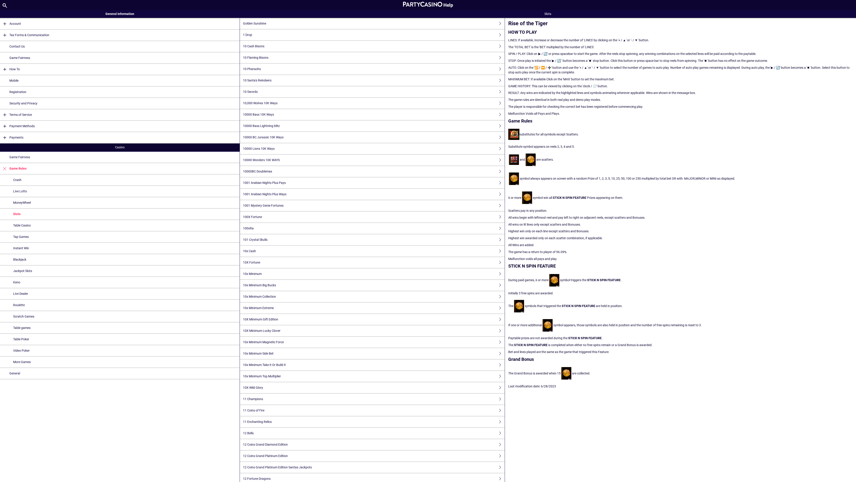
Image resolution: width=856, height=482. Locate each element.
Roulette (19, 305)
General (14, 373)
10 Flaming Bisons (255, 57)
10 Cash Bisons (253, 46)
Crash (17, 180)
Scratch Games (23, 316)
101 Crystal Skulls (255, 239)
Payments (16, 137)
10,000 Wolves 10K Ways (260, 103)
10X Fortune (251, 262)
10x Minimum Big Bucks (259, 285)
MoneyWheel (22, 202)
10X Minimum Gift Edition (260, 319)
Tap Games (21, 237)
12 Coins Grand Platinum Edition (265, 456)
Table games (22, 328)
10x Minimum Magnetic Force (263, 342)
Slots (17, 214)
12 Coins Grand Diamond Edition (265, 444)
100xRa (248, 228)
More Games (22, 362)
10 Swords (250, 91)
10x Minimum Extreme (258, 308)
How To (14, 69)
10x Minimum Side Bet (258, 353)
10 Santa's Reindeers (257, 80)
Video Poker (21, 350)
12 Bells (248, 433)
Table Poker (21, 339)
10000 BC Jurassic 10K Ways (263, 137)
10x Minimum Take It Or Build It (264, 365)
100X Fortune (252, 217)
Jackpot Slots (22, 271)
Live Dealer (20, 293)
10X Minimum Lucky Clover (261, 330)
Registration (17, 92)
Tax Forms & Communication (29, 35)
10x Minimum (252, 274)
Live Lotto (20, 191)
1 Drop (247, 35)
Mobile (14, 80)
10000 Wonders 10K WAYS (261, 160)
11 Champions (253, 399)
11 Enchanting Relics (257, 422)
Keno (16, 282)
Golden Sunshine (254, 23)
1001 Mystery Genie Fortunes (263, 205)
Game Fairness (19, 58)
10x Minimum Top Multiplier (262, 376)
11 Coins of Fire (253, 410)
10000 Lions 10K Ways (259, 148)
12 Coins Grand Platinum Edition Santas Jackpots (277, 467)
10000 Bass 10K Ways (258, 114)
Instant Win (21, 248)
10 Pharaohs (252, 69)
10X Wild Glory (253, 387)
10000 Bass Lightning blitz (261, 126)
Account (15, 23)
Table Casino (22, 225)
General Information (119, 14)
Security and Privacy (23, 103)
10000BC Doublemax (257, 171)
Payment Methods (22, 126)
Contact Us (17, 46)
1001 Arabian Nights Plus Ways (264, 194)
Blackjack (19, 259)
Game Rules (18, 168)
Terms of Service (20, 114)
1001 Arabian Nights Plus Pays (264, 183)
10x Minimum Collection (259, 296)
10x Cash (249, 251)
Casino (120, 147)
